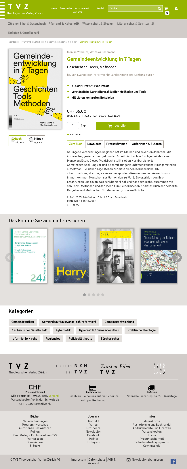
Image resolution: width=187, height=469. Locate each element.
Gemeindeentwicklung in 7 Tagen (96, 42)
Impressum (78, 460)
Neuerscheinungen (35, 421)
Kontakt (101, 8)
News (54, 8)
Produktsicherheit (152, 439)
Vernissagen (35, 439)
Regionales (53, 339)
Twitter (93, 439)
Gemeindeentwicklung (119, 322)
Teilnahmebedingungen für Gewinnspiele (152, 444)
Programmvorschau (35, 425)
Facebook (93, 435)
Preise (152, 435)
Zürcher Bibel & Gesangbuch (27, 24)
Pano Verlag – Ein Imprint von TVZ (35, 435)
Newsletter (93, 432)
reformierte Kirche (24, 339)
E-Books (35, 446)
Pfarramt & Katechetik (64, 24)
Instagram (93, 442)
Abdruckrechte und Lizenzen (152, 428)
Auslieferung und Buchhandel (152, 425)
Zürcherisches (110, 339)
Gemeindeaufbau (23, 322)
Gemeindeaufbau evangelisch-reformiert (69, 322)
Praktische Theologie (141, 330)
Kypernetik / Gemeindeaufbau (99, 330)
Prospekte (66, 8)
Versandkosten (152, 432)
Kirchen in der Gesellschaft (29, 330)
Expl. (84, 126)
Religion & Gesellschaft (23, 33)
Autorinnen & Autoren (81, 10)
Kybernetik (63, 330)
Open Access (35, 442)
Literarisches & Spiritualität (135, 24)
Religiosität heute (80, 339)
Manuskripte (152, 421)
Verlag (93, 425)
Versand (53, 396)
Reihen (35, 432)
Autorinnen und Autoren (35, 428)
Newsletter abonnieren (146, 460)
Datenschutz (96, 460)
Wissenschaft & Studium (98, 24)
